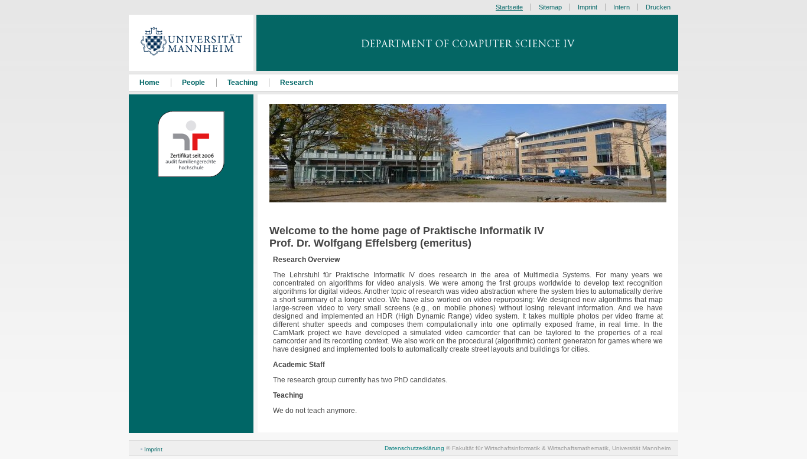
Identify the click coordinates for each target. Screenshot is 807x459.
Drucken (658, 7)
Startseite (509, 7)
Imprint (153, 449)
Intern (621, 7)
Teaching (242, 82)
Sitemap (550, 7)
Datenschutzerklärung (414, 448)
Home (149, 82)
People (193, 82)
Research (296, 82)
